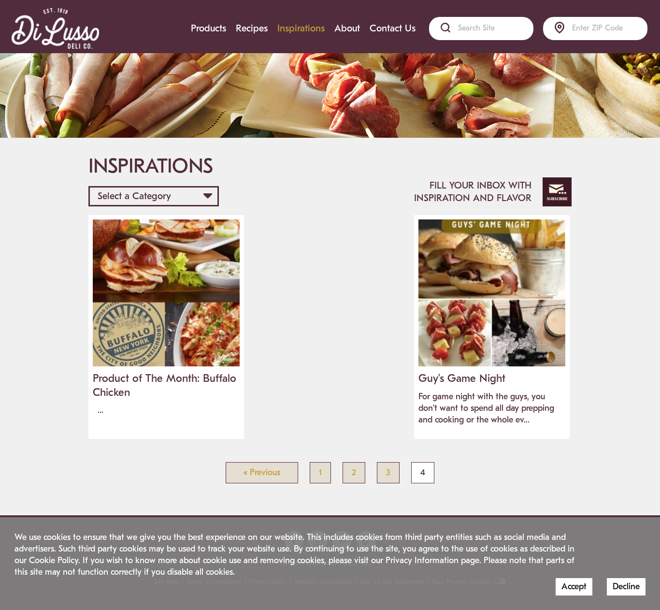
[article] (166, 322)
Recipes (252, 28)
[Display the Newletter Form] (557, 191)
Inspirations (301, 28)
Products (208, 28)
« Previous (262, 472)
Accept (574, 586)
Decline (626, 586)
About (347, 28)
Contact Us (393, 28)
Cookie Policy (53, 560)
